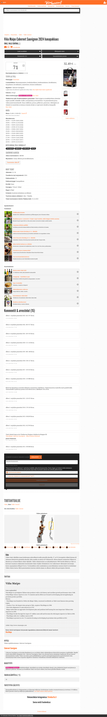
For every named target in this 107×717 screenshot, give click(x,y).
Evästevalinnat (41, 711)
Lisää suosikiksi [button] (22, 51)
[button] (3, 2)
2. (39, 536)
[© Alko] (70, 77)
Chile (20, 35)
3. (40, 527)
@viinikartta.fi (52, 697)
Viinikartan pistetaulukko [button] (23, 65)
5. (41, 521)
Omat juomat (75, 6)
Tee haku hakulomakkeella (25, 715)
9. (40, 528)
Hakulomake (32, 6)
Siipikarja (18, 148)
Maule (57, 547)
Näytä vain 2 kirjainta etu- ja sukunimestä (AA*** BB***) (21, 476)
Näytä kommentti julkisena (14, 472)
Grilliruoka (26, 148)
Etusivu (7, 35)
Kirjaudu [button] (35, 457)
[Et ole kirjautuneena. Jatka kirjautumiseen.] (105, 2)
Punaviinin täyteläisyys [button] (19, 44)
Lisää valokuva (69, 118)
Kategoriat (51, 6)
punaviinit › (14, 35)
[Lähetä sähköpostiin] (5, 47)
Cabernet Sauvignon (10, 648)
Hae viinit (35, 95)
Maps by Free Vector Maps (75, 543)
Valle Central (27, 35)
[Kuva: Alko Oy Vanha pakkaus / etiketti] (65, 93)
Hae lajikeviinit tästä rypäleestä (42, 89)
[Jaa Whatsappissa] (8, 47)
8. (41, 530)
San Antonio (71, 547)
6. (42, 528)
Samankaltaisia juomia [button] (60, 56)
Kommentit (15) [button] (22, 56)
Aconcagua (10, 547)
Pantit (23, 113)
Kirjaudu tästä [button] (60, 51)
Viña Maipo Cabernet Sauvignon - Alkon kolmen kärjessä (23, 436)
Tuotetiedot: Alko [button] (12, 162)
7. (40, 533)
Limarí (43, 547)
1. (42, 525)
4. (41, 532)
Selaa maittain (42, 6)
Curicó (36, 547)
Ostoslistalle (16, 47)
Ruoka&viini (60, 6)
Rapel (63, 547)
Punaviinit (16, 79)
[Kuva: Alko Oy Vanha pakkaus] (65, 103)
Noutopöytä (10, 148)
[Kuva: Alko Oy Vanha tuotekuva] (65, 112)
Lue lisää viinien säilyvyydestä (43, 691)
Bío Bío (18, 547)
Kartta (67, 6)
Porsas (33, 148)
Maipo (50, 547)
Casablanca (27, 547)
